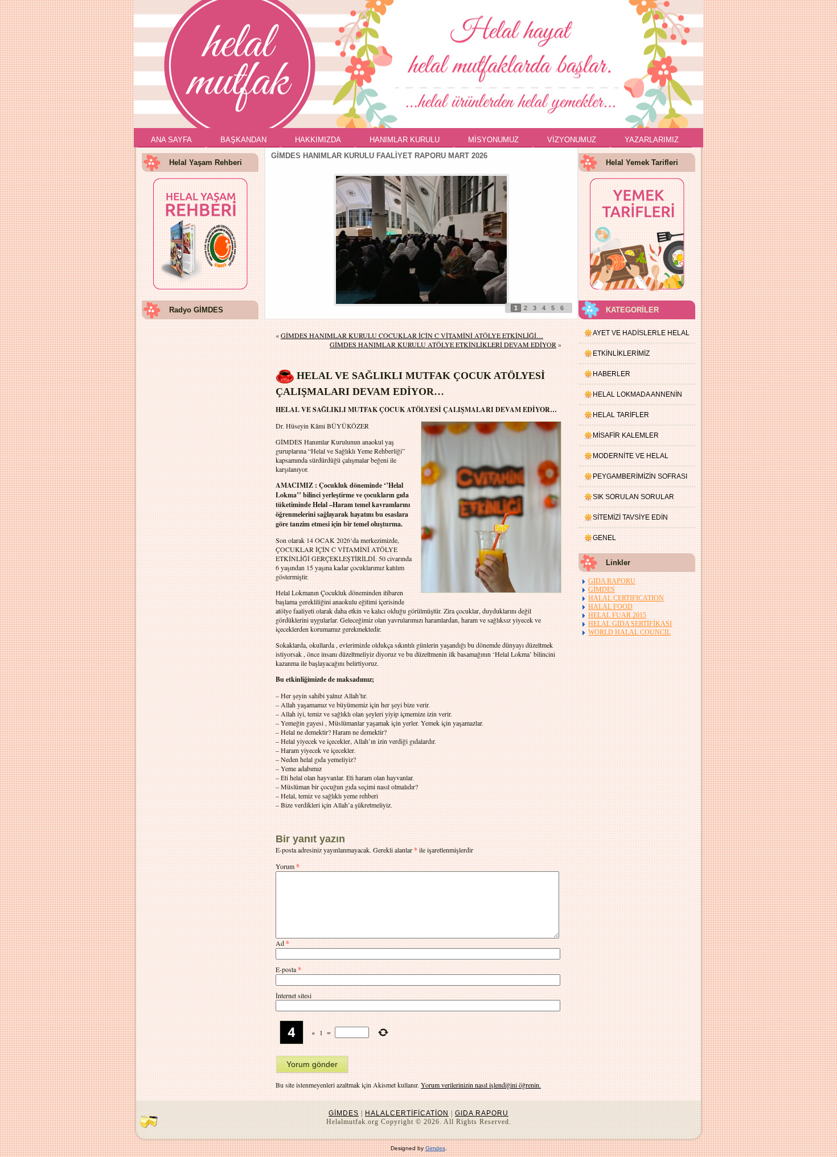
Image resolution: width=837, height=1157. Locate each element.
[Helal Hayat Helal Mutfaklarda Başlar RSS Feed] (149, 1121)
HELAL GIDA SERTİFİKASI (630, 624)
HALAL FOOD (610, 607)
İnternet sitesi (293, 995)
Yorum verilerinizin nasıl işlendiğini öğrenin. (481, 1084)
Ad (282, 943)
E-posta (288, 969)
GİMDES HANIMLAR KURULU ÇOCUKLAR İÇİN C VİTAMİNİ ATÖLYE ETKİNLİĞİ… (412, 335)
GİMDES (601, 590)
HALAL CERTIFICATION (626, 598)
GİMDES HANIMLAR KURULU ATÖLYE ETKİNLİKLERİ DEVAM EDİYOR (443, 344)
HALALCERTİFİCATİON (407, 1113)
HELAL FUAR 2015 (617, 615)
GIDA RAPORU (611, 581)
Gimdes (435, 1148)
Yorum (287, 866)
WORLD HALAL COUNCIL (629, 632)
